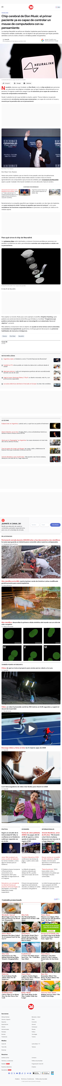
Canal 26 (7, 39)
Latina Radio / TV (36, 1044)
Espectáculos (5, 1024)
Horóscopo (34, 1027)
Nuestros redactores (7, 1067)
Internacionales (48, 829)
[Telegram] (27, 1073)
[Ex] (14, 1073)
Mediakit (5, 1063)
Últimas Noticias (5, 1017)
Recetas (3, 1034)
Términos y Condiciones (27, 1079)
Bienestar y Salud (36, 1017)
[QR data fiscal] (52, 1074)
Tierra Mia (4, 1047)
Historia (3, 1027)
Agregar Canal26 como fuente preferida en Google (51, 40)
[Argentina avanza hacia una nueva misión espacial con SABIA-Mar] (54, 192)
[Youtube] (17, 1073)
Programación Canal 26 (37, 1063)
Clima (33, 1019)
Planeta (33, 1029)
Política (5, 829)
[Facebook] (9, 1073)
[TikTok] (22, 1073)
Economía (25, 829)
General (34, 1024)
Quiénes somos (5, 1057)
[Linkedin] (19, 1073)
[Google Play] (46, 1073)
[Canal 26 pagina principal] (31, 9)
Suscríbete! (55, 525)
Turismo (34, 1036)
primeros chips (9, 241)
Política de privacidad (37, 1060)
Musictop (4, 1050)
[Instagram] (11, 1073)
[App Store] (37, 1073)
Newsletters (6, 1070)
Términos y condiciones (7, 1060)
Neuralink (21, 336)
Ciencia (4, 336)
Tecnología (5, 13)
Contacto (34, 1057)
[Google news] (30, 1073)
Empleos (34, 1067)
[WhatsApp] (25, 1073)
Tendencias (4, 1036)
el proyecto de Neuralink (50, 180)
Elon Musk (12, 336)
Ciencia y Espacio (6, 1019)
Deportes (4, 1022)
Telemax (34, 1047)
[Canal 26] (31, 1007)
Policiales (4, 1031)
